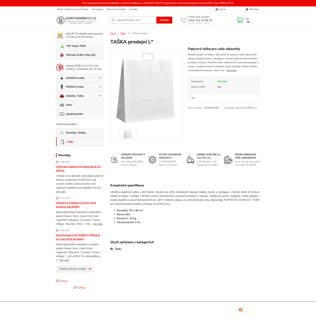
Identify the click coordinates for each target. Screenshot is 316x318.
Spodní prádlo (74, 114)
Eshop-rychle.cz (251, 309)
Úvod (113, 33)
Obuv (69, 105)
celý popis (231, 70)
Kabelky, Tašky (75, 95)
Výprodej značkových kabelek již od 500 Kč (78, 168)
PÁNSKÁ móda (75, 86)
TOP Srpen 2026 (76, 46)
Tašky (69, 141)
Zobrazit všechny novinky (72, 268)
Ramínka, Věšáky (76, 132)
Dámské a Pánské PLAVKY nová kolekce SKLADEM (76, 205)
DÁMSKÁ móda (75, 78)
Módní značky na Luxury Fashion (72, 9)
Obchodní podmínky (116, 9)
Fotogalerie (97, 9)
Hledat (164, 20)
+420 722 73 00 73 (200, 20)
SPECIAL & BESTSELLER (80, 55)
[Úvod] (81, 20)
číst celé (60, 191)
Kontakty (133, 9)
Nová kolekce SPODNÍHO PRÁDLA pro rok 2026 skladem (78, 237)
